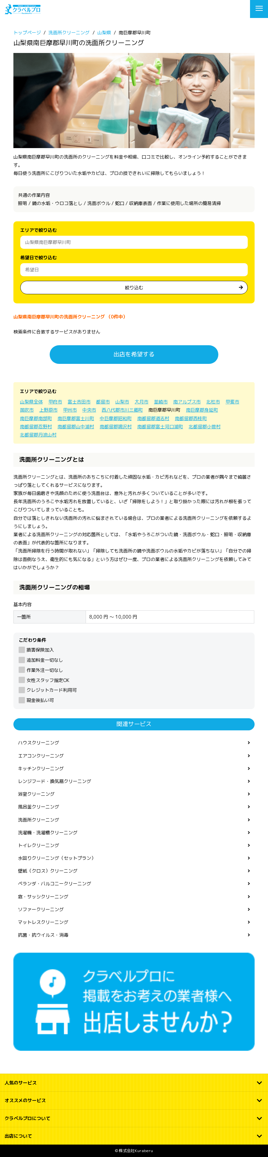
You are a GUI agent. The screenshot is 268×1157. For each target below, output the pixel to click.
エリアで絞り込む (38, 230)
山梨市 (122, 402)
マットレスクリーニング (43, 922)
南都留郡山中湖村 (76, 426)
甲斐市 (232, 402)
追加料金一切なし (44, 660)
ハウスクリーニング (38, 743)
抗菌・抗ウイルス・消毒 (43, 935)
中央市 (89, 410)
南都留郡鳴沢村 (116, 426)
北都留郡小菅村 (205, 426)
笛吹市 (27, 410)
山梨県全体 (31, 402)
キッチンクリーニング (41, 768)
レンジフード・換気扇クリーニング (54, 781)
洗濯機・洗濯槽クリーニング (47, 832)
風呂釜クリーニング (38, 807)
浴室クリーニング (36, 794)
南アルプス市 (187, 402)
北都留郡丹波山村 (38, 435)
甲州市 (70, 410)
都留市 (103, 402)
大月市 (141, 402)
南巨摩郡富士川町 (76, 418)
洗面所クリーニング (38, 820)
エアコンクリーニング (41, 756)
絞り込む (134, 287)
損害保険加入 (40, 650)
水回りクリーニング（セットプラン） (57, 858)
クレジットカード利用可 (51, 690)
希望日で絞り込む (38, 257)
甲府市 (55, 402)
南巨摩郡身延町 (202, 410)
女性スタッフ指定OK (47, 680)
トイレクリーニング (38, 845)
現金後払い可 (40, 700)
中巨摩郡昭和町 (116, 418)
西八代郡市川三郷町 (122, 410)
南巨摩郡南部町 (36, 418)
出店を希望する (134, 354)
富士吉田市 (79, 402)
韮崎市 (161, 402)
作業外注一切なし (44, 670)
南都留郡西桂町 (191, 418)
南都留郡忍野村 (36, 426)
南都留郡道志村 (153, 418)
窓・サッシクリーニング (43, 896)
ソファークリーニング (41, 909)
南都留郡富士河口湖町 (160, 426)
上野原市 (48, 410)
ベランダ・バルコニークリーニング (54, 883)
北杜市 (213, 402)
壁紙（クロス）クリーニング (47, 871)
